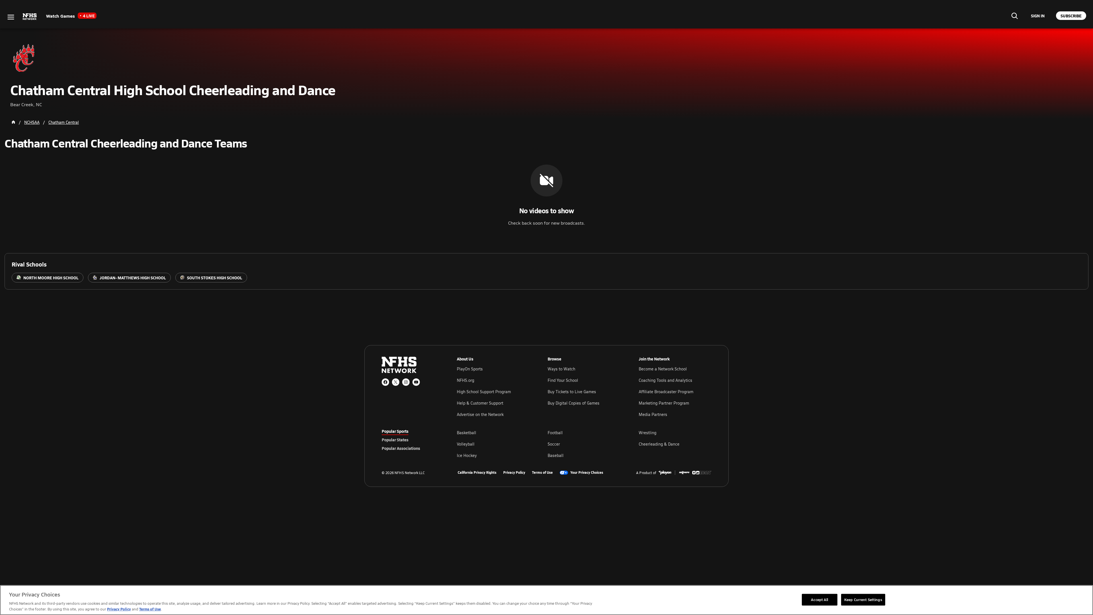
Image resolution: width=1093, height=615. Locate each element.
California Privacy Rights (477, 472)
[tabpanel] (584, 444)
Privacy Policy (514, 472)
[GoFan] (701, 472)
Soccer (554, 444)
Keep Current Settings (863, 599)
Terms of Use (542, 472)
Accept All (819, 599)
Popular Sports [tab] (395, 431)
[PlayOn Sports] (664, 473)
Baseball (556, 455)
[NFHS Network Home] (30, 16)
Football (555, 432)
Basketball (466, 432)
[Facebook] (385, 382)
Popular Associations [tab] (401, 448)
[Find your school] (1014, 16)
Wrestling (647, 432)
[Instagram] (406, 382)
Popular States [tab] (395, 440)
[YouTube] (416, 382)
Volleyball (465, 444)
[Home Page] (13, 122)
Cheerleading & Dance (659, 444)
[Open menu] (11, 17)
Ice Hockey (467, 455)
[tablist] (410, 439)
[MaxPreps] (684, 472)
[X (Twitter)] (395, 382)
